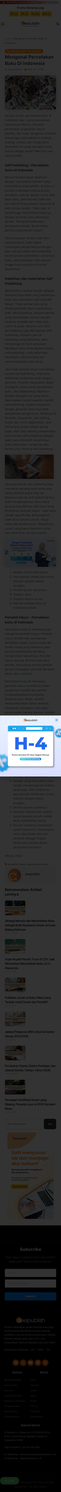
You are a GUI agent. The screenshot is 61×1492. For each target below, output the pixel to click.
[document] (30, 746)
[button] (56, 720)
